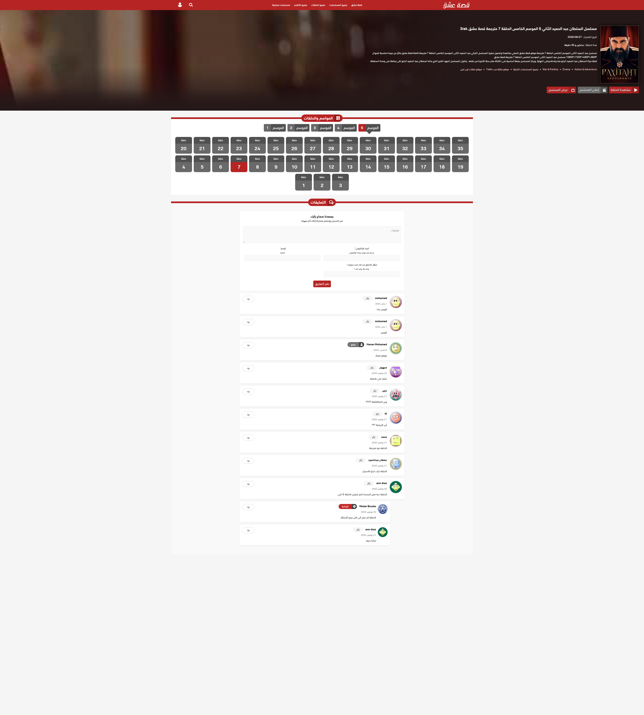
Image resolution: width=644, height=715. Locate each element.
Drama (566, 69)
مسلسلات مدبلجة (281, 5)
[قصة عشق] (456, 5)
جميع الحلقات (318, 5)
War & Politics (550, 69)
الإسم (282, 248)
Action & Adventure (585, 69)
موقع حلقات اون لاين (471, 69)
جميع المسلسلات (338, 5)
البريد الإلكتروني (361, 248)
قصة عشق (356, 5)
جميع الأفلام (300, 5)
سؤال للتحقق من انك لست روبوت (361, 265)
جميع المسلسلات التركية (525, 69)
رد (248, 298)
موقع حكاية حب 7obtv (497, 69)
